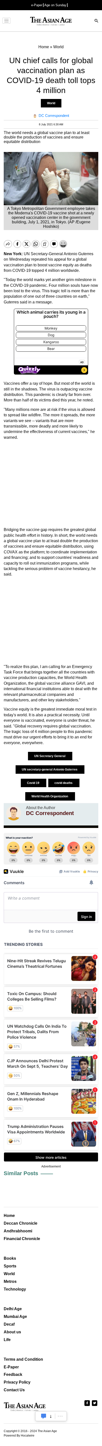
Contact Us (14, 1390)
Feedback (13, 1374)
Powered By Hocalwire (19, 1435)
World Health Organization (50, 796)
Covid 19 (33, 783)
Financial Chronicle (22, 1239)
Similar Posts (21, 1173)
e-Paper (36, 5)
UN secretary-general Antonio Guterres (50, 769)
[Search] (96, 21)
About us (12, 1332)
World (51, 103)
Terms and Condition (23, 1359)
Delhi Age (13, 1309)
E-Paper (11, 1367)
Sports (10, 1266)
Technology (15, 1289)
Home (9, 1215)
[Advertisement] (51, 483)
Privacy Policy (17, 1382)
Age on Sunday (55, 5)
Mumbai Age (15, 1316)
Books (10, 1258)
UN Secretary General (50, 756)
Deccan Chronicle (20, 1223)
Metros (10, 1281)
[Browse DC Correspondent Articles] (13, 813)
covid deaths (63, 783)
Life (7, 1340)
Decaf (9, 1324)
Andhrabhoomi (18, 1231)
